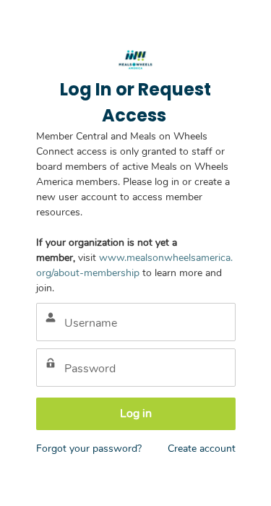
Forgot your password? (89, 448)
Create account (202, 448)
